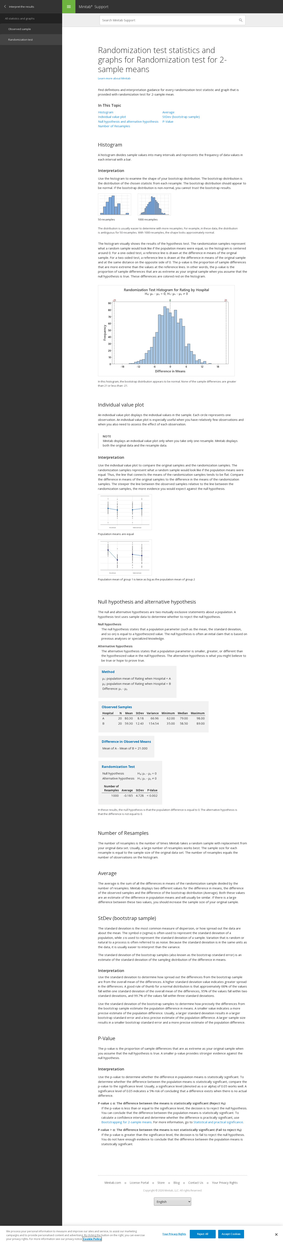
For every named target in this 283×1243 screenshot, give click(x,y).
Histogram (105, 112)
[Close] (276, 1234)
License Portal (139, 1183)
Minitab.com (112, 1183)
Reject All (202, 1234)
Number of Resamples (114, 126)
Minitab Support (93, 6)
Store (161, 1183)
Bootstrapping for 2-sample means (126, 1122)
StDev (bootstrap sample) (181, 117)
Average (168, 112)
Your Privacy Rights (174, 1234)
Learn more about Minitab (114, 78)
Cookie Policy (92, 1239)
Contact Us (195, 1183)
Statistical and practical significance (218, 1122)
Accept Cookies (231, 1234)
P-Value (167, 121)
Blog (176, 1183)
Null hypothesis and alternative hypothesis (128, 121)
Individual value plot (112, 117)
